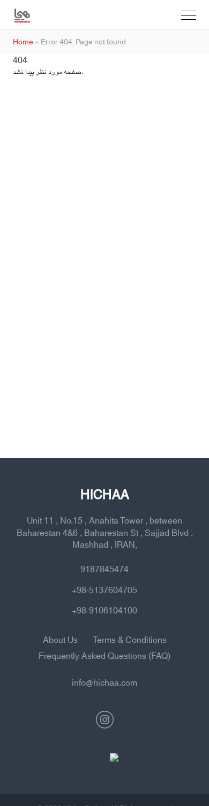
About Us (60, 640)
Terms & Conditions (130, 640)
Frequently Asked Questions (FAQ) (104, 656)
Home (23, 42)
